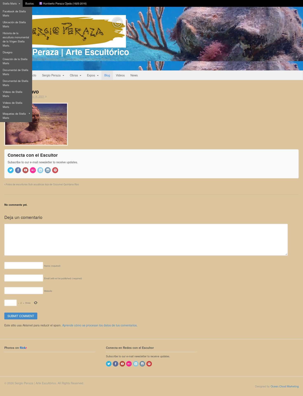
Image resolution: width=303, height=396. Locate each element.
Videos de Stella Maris (12, 94)
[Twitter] (11, 170)
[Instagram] (48, 170)
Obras (74, 75)
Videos (120, 75)
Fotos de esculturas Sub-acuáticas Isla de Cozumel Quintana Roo (42, 184)
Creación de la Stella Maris (15, 61)
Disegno (7, 52)
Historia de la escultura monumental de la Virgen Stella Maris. (16, 39)
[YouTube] (25, 170)
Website (48, 290)
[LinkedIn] (40, 170)
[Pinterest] (55, 170)
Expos (91, 75)
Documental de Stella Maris (15, 72)
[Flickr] (33, 170)
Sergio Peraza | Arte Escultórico (66, 51)
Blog (107, 75)
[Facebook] (18, 170)
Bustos (29, 3)
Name (52, 265)
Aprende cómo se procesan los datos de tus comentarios (99, 325)
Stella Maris (10, 3)
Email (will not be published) (63, 278)
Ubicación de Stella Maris (14, 24)
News (134, 75)
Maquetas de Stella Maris (14, 116)
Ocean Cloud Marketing (285, 386)
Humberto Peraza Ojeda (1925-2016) (64, 3)
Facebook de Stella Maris (14, 13)
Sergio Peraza (51, 75)
